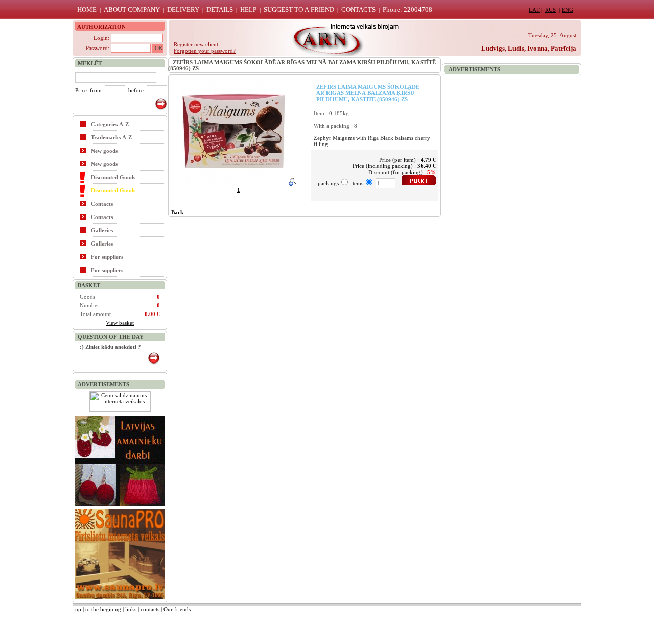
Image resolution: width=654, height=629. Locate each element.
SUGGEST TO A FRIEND (299, 9)
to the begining (103, 609)
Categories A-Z (110, 124)
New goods (104, 151)
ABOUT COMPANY (132, 9)
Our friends (177, 609)
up (78, 609)
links (130, 609)
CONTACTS (358, 9)
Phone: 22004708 (407, 9)
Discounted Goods (113, 177)
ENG (567, 10)
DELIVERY (183, 9)
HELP (248, 9)
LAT (534, 10)
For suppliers (107, 257)
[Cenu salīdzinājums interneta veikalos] (120, 409)
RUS (550, 10)
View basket (120, 323)
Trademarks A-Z (111, 137)
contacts (150, 609)
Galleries (102, 230)
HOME (87, 9)
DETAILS (219, 9)
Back (177, 212)
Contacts (102, 204)
